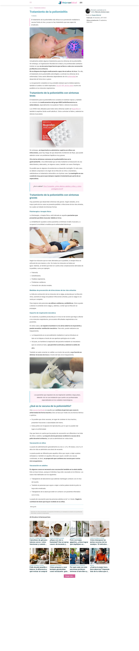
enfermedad (72, 76)
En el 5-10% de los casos (64, 85)
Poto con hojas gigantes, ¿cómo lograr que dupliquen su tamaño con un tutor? (79, 542)
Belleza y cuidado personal (38, 538)
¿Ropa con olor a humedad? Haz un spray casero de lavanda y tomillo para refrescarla (59, 542)
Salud (31, 7)
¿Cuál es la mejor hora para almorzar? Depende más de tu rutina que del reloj (99, 569)
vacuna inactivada (39, 410)
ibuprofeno (75, 109)
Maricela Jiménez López (102, 12)
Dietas (92, 565)
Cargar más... (69, 576)
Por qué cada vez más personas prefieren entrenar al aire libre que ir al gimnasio (79, 569)
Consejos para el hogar (57, 538)
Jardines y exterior (75, 538)
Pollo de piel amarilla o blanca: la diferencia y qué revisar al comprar (38, 569)
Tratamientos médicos (39, 7)
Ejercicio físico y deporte (77, 565)
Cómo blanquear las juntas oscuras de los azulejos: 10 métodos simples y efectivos (98, 542)
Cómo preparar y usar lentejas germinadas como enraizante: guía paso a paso (58, 569)
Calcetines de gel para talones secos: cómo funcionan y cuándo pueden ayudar (38, 542)
